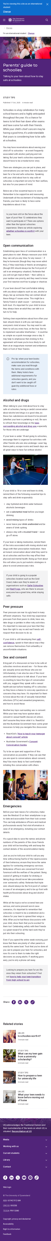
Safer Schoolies (35, 585)
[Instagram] (30, 1178)
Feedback (7, 1234)
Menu (4, 20)
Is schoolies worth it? (25, 1038)
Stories (9, 28)
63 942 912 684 (14, 1200)
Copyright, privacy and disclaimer (17, 1219)
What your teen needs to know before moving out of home (25, 1099)
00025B (13, 1205)
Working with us (11, 1146)
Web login (7, 1187)
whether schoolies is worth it (20, 231)
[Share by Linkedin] (20, 1002)
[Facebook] (5, 1178)
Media (6, 1139)
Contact (7, 1166)
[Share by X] (26, 1002)
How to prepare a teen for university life (25, 1079)
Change (7, 11)
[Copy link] (32, 1002)
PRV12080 (14, 1211)
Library (6, 1160)
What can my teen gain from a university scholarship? (25, 1058)
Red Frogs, (15, 589)
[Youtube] (24, 1178)
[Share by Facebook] (14, 1002)
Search (47, 4)
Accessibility (8, 1224)
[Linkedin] (11, 1178)
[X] (18, 1178)
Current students (11, 1153)
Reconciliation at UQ (22, 1131)
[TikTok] (37, 1178)
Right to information (11, 1229)
